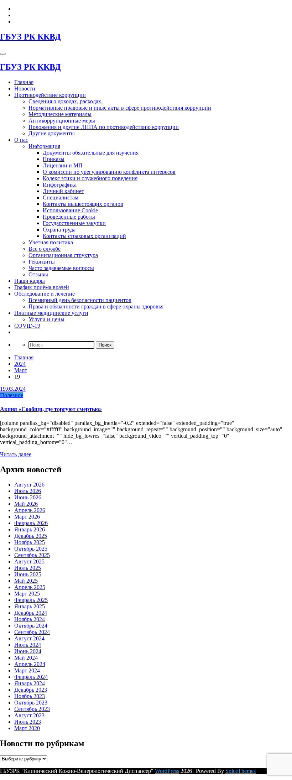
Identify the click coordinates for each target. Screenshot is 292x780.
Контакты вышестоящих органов (83, 204)
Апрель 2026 (29, 510)
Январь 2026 (29, 529)
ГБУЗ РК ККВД (30, 36)
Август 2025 (29, 561)
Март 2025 (27, 594)
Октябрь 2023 (30, 703)
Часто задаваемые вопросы (61, 268)
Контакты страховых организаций (84, 236)
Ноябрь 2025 (29, 542)
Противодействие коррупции (50, 95)
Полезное (11, 395)
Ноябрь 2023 (29, 696)
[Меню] (3, 54)
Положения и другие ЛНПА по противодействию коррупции (103, 127)
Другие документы (51, 133)
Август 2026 (29, 485)
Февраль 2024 (31, 677)
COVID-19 (27, 326)
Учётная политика (50, 242)
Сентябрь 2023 (32, 709)
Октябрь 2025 (30, 549)
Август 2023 (29, 715)
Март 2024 (27, 670)
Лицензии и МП (63, 165)
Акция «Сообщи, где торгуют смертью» (51, 409)
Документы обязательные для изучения (91, 153)
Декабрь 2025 (30, 536)
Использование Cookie (70, 210)
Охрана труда (59, 230)
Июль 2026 (27, 491)
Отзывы (38, 274)
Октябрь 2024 (30, 626)
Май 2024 (26, 658)
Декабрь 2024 (30, 613)
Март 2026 (27, 517)
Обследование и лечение (44, 294)
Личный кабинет (63, 191)
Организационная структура (63, 255)
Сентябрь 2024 (32, 632)
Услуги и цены (46, 319)
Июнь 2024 (27, 651)
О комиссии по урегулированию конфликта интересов (109, 172)
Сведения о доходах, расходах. (65, 101)
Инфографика (60, 185)
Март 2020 (27, 728)
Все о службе (44, 249)
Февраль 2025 (31, 600)
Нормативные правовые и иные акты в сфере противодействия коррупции (119, 108)
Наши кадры (29, 281)
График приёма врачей (41, 287)
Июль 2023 (27, 722)
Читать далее (15, 454)
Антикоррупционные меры (61, 121)
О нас (21, 140)
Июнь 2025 (27, 574)
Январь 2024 (29, 683)
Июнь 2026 (27, 497)
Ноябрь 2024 (29, 619)
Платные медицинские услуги (51, 313)
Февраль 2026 (31, 523)
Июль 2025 (27, 568)
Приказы (53, 159)
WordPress (167, 771)
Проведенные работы (69, 217)
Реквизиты (41, 262)
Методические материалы (60, 114)
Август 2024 (29, 638)
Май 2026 (26, 504)
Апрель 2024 (29, 664)
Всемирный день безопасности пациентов (79, 300)
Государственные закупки (74, 223)
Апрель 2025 (29, 587)
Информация (44, 146)
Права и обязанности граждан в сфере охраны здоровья (95, 306)
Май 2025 (26, 581)
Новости (24, 88)
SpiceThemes (240, 771)
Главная (23, 82)
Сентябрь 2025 (32, 555)
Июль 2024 (27, 645)
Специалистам (60, 197)
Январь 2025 (29, 606)
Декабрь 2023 (30, 690)
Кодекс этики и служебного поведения (90, 178)
